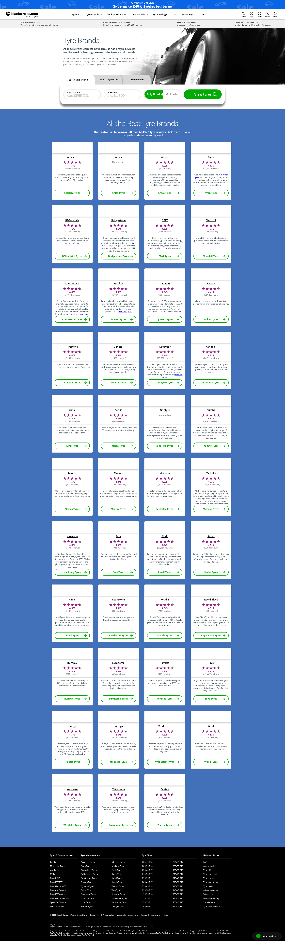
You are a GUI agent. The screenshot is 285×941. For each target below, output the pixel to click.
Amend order (209, 866)
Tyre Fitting (159, 14)
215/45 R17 (178, 874)
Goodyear (165, 346)
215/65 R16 (178, 886)
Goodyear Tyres (88, 894)
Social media (209, 902)
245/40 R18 (147, 906)
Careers (166, 915)
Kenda (118, 410)
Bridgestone (118, 220)
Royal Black (211, 599)
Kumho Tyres (87, 906)
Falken (211, 283)
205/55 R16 (147, 866)
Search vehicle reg (77, 79)
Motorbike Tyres (57, 866)
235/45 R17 (178, 902)
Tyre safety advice (211, 906)
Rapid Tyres (116, 878)
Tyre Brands (92, 14)
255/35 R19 (147, 878)
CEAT (165, 220)
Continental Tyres (89, 878)
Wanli (211, 726)
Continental (72, 283)
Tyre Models (138, 14)
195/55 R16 (147, 894)
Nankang (72, 536)
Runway (72, 663)
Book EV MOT (56, 882)
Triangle (72, 726)
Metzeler (164, 473)
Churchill (211, 220)
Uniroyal (118, 726)
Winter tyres (209, 894)
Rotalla (164, 599)
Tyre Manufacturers (90, 855)
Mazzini (118, 473)
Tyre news (208, 886)
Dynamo (165, 283)
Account (267, 16)
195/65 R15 (178, 870)
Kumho (211, 410)
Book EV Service (57, 894)
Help (251, 16)
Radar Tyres (117, 874)
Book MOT (55, 878)
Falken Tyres (87, 890)
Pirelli (164, 536)
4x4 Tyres (54, 870)
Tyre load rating (210, 882)
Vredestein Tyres (119, 898)
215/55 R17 (147, 874)
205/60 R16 (178, 894)
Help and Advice (211, 855)
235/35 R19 (147, 898)
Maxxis (72, 473)
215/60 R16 (178, 906)
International (155, 915)
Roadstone (118, 599)
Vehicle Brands (115, 14)
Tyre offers (208, 870)
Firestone (72, 346)
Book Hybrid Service (59, 898)
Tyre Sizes (147, 855)
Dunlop (118, 283)
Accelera (72, 157)
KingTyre (164, 410)
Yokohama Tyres (119, 902)
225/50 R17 (147, 890)
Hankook (211, 346)
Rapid (72, 599)
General (118, 346)
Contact (259, 16)
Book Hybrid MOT (58, 886)
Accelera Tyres (88, 862)
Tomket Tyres (117, 886)
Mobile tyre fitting (211, 898)
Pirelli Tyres (116, 870)
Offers (203, 14)
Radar (211, 536)
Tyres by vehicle (210, 874)
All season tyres (210, 890)
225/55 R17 (178, 862)
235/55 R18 (178, 866)
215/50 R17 (178, 898)
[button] (244, 14)
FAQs (205, 862)
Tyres (75, 14)
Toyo (211, 663)
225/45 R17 (147, 870)
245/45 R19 (178, 890)
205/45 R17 (147, 882)
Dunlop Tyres (87, 882)
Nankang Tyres (118, 866)
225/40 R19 (178, 878)
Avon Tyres (86, 866)
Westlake (72, 789)
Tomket (164, 663)
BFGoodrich (72, 220)
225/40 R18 (147, 862)
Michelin (211, 473)
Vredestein (164, 726)
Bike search (137, 79)
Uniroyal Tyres (118, 894)
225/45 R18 (147, 886)
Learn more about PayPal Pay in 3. (81, 935)
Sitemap (144, 915)
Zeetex (165, 789)
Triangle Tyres (118, 906)
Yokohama (118, 789)
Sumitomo (118, 663)
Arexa (164, 157)
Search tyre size (109, 79)
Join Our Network (58, 906)
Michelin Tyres (118, 862)
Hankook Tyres (88, 898)
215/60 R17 (178, 882)
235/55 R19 (147, 902)
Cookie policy (95, 915)
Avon (211, 157)
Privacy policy (108, 915)
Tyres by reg (209, 878)
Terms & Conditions (79, 915)
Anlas (118, 157)
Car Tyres (54, 862)
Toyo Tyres (116, 890)
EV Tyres (54, 874)
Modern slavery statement (127, 915)
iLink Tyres (86, 902)
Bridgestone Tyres (89, 874)
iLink (72, 410)
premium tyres (82, 314)
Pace (118, 536)
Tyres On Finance (58, 902)
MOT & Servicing (183, 14)
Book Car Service (58, 890)
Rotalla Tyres (117, 882)
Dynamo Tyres (87, 886)
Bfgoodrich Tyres (89, 870)
